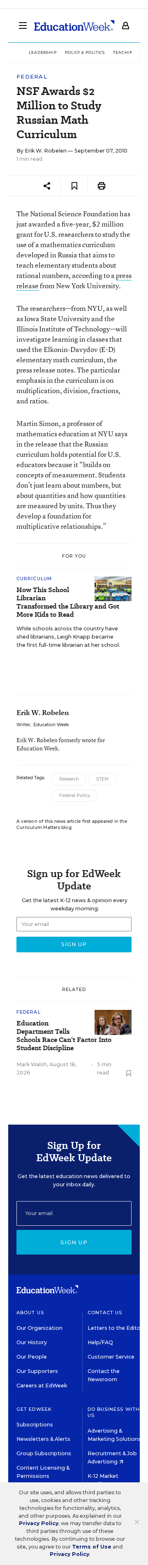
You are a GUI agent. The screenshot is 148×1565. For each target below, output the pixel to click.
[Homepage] (74, 25)
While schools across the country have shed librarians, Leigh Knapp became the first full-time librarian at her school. (68, 636)
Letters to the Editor (115, 1328)
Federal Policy (74, 795)
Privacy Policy (38, 1523)
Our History (31, 1342)
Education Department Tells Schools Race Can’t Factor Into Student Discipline (63, 1035)
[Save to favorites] (74, 186)
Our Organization (39, 1328)
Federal (31, 77)
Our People (31, 1357)
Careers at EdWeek (41, 1385)
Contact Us (105, 1312)
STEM (102, 779)
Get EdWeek (34, 1409)
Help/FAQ (100, 1342)
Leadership (43, 52)
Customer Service (111, 1357)
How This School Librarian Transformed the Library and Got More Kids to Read (67, 602)
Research (69, 779)
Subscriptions (34, 1424)
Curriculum (34, 578)
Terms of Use (91, 1547)
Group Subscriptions (43, 1453)
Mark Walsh (31, 1064)
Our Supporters (37, 1371)
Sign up (74, 1242)
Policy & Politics (85, 52)
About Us (30, 1312)
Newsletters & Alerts (43, 1439)
